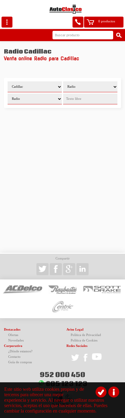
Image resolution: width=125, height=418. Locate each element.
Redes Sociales (76, 346)
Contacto (14, 356)
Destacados (12, 329)
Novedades (16, 340)
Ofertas (13, 335)
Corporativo (13, 346)
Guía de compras (20, 362)
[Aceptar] (101, 392)
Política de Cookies (84, 340)
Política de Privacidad (86, 335)
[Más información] (113, 392)
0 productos (106, 21)
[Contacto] (78, 22)
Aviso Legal (74, 329)
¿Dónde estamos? (20, 351)
